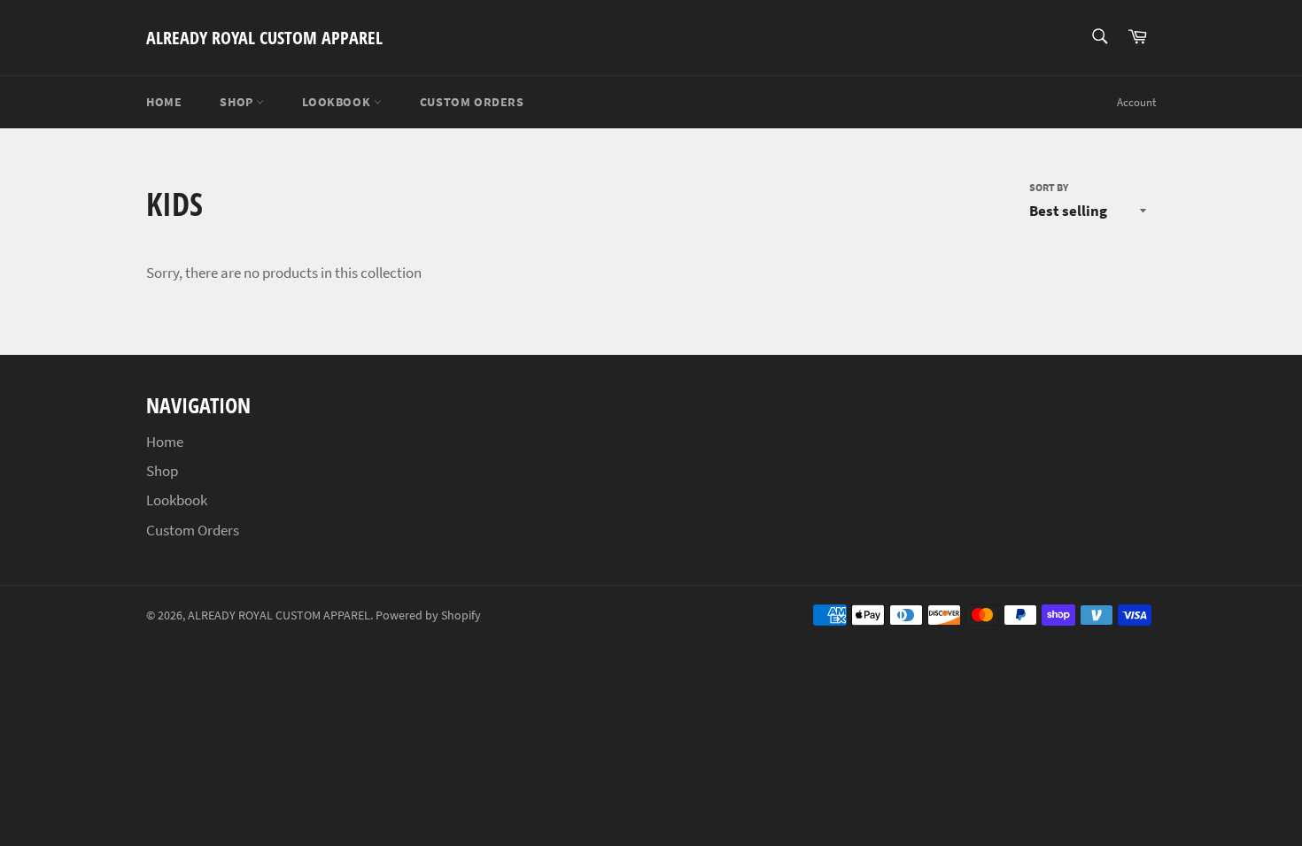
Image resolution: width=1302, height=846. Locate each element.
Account (1136, 102)
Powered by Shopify (428, 615)
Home (164, 102)
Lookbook (337, 102)
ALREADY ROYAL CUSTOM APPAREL (264, 38)
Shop (238, 102)
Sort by (1048, 187)
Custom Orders (472, 102)
